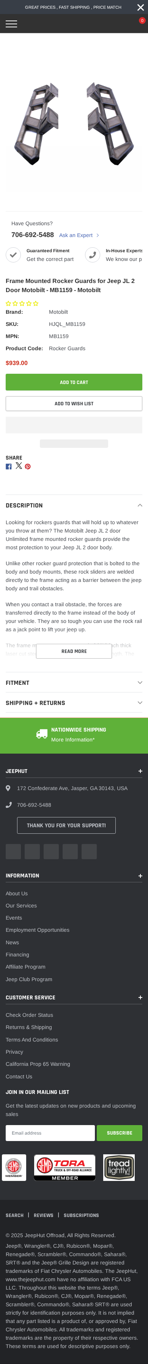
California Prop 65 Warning (38, 1064)
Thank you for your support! (66, 826)
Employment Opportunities (37, 930)
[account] (119, 24)
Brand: (14, 312)
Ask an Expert (76, 235)
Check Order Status (29, 1015)
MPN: (12, 336)
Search (15, 1215)
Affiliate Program (26, 967)
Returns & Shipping (29, 1027)
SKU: (12, 324)
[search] (30, 23)
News (12, 942)
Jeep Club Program (29, 979)
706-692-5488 (32, 235)
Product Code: (24, 348)
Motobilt (58, 312)
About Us (17, 893)
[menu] (11, 24)
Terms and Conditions (32, 1040)
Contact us (19, 1076)
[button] (23, 303)
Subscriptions (81, 1215)
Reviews (44, 1215)
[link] (13, 851)
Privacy (14, 1052)
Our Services (21, 905)
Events (14, 918)
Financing (17, 954)
